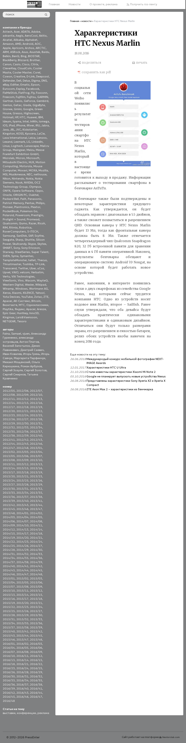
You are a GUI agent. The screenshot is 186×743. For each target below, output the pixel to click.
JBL (12, 129)
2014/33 (36, 554)
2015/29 (22, 615)
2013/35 (36, 492)
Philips (40, 203)
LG (28, 141)
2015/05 (22, 582)
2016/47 (36, 696)
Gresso (17, 113)
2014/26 (22, 546)
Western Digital (13, 284)
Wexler (29, 284)
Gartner (8, 101)
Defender (9, 80)
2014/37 (9, 562)
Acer (17, 31)
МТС (22, 305)
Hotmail (8, 117)
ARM (6, 52)
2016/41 (36, 688)
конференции (26, 713)
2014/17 (22, 533)
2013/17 (9, 472)
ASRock (15, 52)
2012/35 (9, 431)
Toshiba (28, 264)
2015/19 (9, 603)
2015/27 (36, 611)
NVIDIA (28, 182)
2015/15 (36, 594)
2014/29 (22, 549)
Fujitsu (31, 97)
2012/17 (9, 407)
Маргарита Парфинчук (29, 358)
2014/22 (9, 541)
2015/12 (36, 590)
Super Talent (39, 252)
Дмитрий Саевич (32, 350)
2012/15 (22, 403)
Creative (19, 76)
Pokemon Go (28, 211)
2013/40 (22, 501)
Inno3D (34, 313)
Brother (35, 60)
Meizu (30, 150)
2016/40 (22, 688)
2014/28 (9, 549)
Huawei (32, 117)
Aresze (41, 309)
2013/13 (36, 464)
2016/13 (9, 660)
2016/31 (22, 676)
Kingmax (8, 317)
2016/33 (9, 680)
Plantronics (21, 207)
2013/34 (22, 492)
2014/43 (9, 570)
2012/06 (22, 390)
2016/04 (9, 647)
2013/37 (22, 497)
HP (16, 117)
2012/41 (9, 439)
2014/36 (36, 558)
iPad (12, 125)
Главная (54, 4)
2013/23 (36, 476)
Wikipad (40, 284)
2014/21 (36, 537)
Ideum (7, 121)
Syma (15, 256)
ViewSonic (9, 280)
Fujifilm (20, 97)
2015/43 (9, 635)
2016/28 (22, 672)
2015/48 (36, 639)
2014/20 (22, 537)
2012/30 (22, 423)
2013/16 (36, 468)
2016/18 (9, 664)
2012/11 (9, 399)
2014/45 (36, 570)
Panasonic (34, 199)
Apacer (30, 309)
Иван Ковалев (12, 354)
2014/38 (22, 562)
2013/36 (9, 497)
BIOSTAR (34, 56)
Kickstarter (30, 129)
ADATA (25, 31)
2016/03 (36, 643)
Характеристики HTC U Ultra (106, 367)
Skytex (41, 244)
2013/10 (36, 460)
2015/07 (9, 586)
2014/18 (36, 533)
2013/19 (36, 472)
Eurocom (9, 88)
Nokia (29, 178)
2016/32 (36, 676)
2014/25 (9, 546)
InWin (33, 121)
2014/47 (22, 574)
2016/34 (22, 680)
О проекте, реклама (104, 4)
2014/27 (36, 546)
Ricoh (41, 223)
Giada (27, 105)
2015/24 (36, 607)
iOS (5, 125)
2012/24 (22, 415)
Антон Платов (29, 341)
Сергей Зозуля (13, 370)
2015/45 (36, 635)
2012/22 (36, 411)
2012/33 (22, 427)
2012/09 (22, 394)
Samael (16, 333)
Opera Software (23, 190)
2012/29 (9, 423)
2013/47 (36, 509)
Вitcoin (36, 301)
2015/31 (9, 619)
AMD (18, 44)
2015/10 (9, 590)
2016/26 (9, 672)
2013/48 (9, 513)
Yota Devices (11, 297)
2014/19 (9, 537)
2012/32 (9, 427)
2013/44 (36, 505)
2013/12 (22, 464)
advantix (8, 35)
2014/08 (36, 521)
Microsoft (32, 158)
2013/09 (22, 460)
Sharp (19, 239)
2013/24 (9, 480)
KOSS (20, 133)
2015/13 (9, 594)
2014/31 (9, 554)
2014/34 (9, 558)
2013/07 (36, 456)
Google (28, 109)
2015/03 (36, 578)
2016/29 (36, 672)
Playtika (8, 309)
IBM (40, 117)
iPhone (20, 125)
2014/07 (22, 521)
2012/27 (22, 419)
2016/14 (22, 660)
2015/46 (9, 639)
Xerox (7, 293)
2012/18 (22, 407)
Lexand (7, 141)
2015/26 (22, 611)
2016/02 (22, 643)
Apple (7, 48)
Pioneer (8, 207)
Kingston (9, 133)
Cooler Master (22, 72)
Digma (35, 80)
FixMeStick (10, 92)
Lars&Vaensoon (26, 317)
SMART (7, 248)
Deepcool (42, 76)
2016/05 (22, 647)
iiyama (17, 121)
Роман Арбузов (31, 366)
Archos (29, 48)
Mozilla (43, 170)
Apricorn (17, 48)
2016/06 (36, 647)
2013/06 (22, 456)
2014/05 (36, 517)
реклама (43, 713)
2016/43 (22, 692)
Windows (21, 288)
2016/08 (22, 652)
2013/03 (22, 452)
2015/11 (22, 590)
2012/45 (22, 443)
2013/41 (36, 501)
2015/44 (22, 635)
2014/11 (36, 525)
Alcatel (7, 40)
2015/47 (22, 639)
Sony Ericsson (30, 248)
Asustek (34, 52)
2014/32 (22, 554)
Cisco (25, 64)
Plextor (35, 207)
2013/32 (36, 488)
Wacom (30, 280)
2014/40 (9, 566)
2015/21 (36, 603)
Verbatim (37, 272)
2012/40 (36, 435)
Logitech (17, 146)
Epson (35, 84)
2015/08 (22, 586)
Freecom (8, 97)
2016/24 (22, 668)
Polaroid (8, 215)
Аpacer (7, 301)
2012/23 (9, 415)
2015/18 (36, 598)
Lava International (15, 137)
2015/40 (9, 631)
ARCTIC (41, 48)
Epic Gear (9, 313)
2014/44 (22, 570)
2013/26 (36, 480)
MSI (5, 174)
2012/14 (9, 403)
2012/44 (9, 443)
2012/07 (36, 390)
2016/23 (9, 668)
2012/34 (36, 427)
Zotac (38, 297)
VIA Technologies (23, 276)
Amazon (8, 44)
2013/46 (22, 509)
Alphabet (31, 40)
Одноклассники (37, 305)
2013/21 (22, 476)
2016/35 (36, 680)
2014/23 (22, 541)
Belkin (7, 56)
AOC (38, 44)
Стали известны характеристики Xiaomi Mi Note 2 (121, 372)
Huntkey (22, 313)
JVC (18, 129)
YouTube (27, 297)
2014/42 (36, 566)
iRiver (30, 125)
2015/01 (9, 578)
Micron (20, 158)
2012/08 (9, 394)
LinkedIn (37, 141)
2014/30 (36, 549)
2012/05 (9, 390)
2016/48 (9, 701)
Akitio (43, 35)
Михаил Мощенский (16, 362)
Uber (32, 268)
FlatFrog (24, 92)
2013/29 (36, 484)
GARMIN (42, 97)
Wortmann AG (38, 288)
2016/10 (9, 656)
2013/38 (36, 497)
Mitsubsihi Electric (15, 162)
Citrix (34, 64)
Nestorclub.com (171, 737)
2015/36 (36, 623)
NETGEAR (9, 321)
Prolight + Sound (14, 219)
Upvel (6, 272)
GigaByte (39, 105)
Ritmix (13, 227)
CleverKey (9, 68)
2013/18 (22, 472)
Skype (32, 244)
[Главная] (34, 4)
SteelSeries (22, 252)
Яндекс (20, 309)
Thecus (42, 260)
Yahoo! (40, 293)
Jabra (45, 125)
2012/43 (36, 439)
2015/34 (9, 623)
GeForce (29, 101)
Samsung (9, 235)
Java (6, 129)
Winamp (8, 288)
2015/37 (9, 627)
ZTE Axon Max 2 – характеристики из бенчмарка (119, 389)
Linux (6, 146)
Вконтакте (10, 305)
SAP (30, 235)
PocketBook (11, 211)
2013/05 (9, 456)
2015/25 (9, 611)
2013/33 (9, 492)
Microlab (8, 158)
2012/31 (36, 423)
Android (28, 44)
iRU (37, 125)
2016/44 (36, 692)
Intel (26, 121)
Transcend (10, 268)
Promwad (33, 219)
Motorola (25, 166)
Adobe (35, 31)
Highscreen (31, 113)
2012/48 (22, 448)
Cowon (7, 76)
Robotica (25, 227)
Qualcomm (10, 223)
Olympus (35, 186)
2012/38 (9, 435)
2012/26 (9, 419)
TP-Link (40, 264)
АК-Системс (21, 301)
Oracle (7, 195)
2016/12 (36, 656)
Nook (19, 182)
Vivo (21, 280)
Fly (33, 92)
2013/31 (22, 488)
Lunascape (31, 146)
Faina (6, 333)
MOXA (33, 170)
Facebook (32, 88)
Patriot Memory (13, 203)
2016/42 (9, 692)
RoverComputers (14, 231)
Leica (32, 137)
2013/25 (22, 480)
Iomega (44, 121)
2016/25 (36, 668)
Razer (32, 223)
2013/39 (9, 501)
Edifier (14, 84)
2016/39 (9, 688)
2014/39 (36, 562)
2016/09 (36, 652)
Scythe (39, 235)
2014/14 (36, 529)
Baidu (45, 52)
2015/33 (36, 619)
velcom (25, 272)
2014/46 (9, 574)
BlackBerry (9, 60)
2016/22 (36, 664)
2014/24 (36, 541)
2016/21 (22, 664)
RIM (5, 227)
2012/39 (22, 435)
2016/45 (9, 696)
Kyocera (30, 133)
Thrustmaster (12, 264)
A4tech (7, 31)
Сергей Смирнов (14, 374)
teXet (32, 260)
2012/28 (36, 419)
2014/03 (9, 517)
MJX (31, 162)
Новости (74, 4)
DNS (44, 80)
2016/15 (36, 660)
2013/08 (9, 460)
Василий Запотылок (16, 345)
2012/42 (22, 439)
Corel (36, 72)
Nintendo (18, 178)
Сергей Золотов (35, 370)
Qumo (23, 223)
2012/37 (36, 431)
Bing (24, 56)
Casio (17, 64)
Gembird (42, 101)
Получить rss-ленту (143, 4)
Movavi (22, 170)
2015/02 (22, 578)
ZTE (45, 297)
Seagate (8, 239)
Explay (20, 88)
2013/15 (22, 468)
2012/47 (9, 448)
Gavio (18, 101)
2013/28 (22, 484)
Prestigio (37, 215)
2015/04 (9, 582)
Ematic (25, 84)
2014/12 (9, 529)
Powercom (22, 215)
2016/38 (36, 684)
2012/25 (36, 415)
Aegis (19, 35)
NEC (29, 174)
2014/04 (22, 517)
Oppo (39, 190)
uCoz (40, 268)
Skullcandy (19, 244)
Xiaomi (16, 293)
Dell (18, 80)
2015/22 (9, 607)
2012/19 (36, 407)
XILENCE (28, 293)
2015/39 (36, 627)
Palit (23, 199)
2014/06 (9, 521)
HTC (22, 117)
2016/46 (22, 696)
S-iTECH (32, 231)
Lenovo (42, 137)
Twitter (23, 268)
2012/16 (36, 403)
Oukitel (34, 195)
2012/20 (9, 411)
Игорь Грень (31, 354)
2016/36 (9, 684)
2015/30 (36, 615)
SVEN (6, 256)
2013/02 (9, 452)
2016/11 (22, 656)
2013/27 (9, 484)
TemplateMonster (15, 260)
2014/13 (22, 529)
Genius (7, 105)
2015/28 (9, 615)
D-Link (31, 76)
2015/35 (22, 623)
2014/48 (36, 574)
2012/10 (36, 394)
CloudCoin (24, 68)
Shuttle (30, 239)
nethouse (40, 174)
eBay (6, 84)
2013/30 (9, 488)
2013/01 (36, 448)
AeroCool (31, 35)
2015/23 (22, 607)
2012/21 (22, 411)
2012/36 (22, 431)
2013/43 (22, 505)
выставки (9, 713)
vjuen (26, 333)
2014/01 (22, 513)
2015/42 (36, 631)
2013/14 (9, 468)
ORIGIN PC (20, 195)
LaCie (41, 133)
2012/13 (36, 399)
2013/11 (9, 464)
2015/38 (22, 627)
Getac (17, 105)
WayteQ (42, 280)
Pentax (29, 203)
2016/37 (22, 684)
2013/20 (9, 476)
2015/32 (22, 619)
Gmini (18, 109)
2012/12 (22, 399)
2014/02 (36, 513)
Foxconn (41, 92)
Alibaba (18, 40)
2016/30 (9, 676)
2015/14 (22, 594)
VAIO (15, 272)
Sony (16, 248)
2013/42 (9, 505)
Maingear (19, 150)
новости (86, 21)
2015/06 (36, 582)
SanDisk (22, 235)
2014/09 (9, 525)
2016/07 (9, 652)
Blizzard (23, 60)
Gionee (7, 109)
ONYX (7, 190)
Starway (8, 252)
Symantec (26, 256)
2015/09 (36, 586)
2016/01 (9, 643)
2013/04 (36, 452)
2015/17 (22, 598)
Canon (7, 64)
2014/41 (22, 566)
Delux (26, 80)
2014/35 (22, 558)
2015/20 (22, 603)
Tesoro (22, 321)
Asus (25, 52)
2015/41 (22, 631)
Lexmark (19, 141)
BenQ (15, 56)
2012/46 (36, 443)
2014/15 (9, 533)
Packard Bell (11, 199)
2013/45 (9, 509)
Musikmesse (17, 174)
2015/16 (9, 598)
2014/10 (22, 525)
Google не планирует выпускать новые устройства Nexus (126, 376)
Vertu (6, 276)
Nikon (6, 178)
